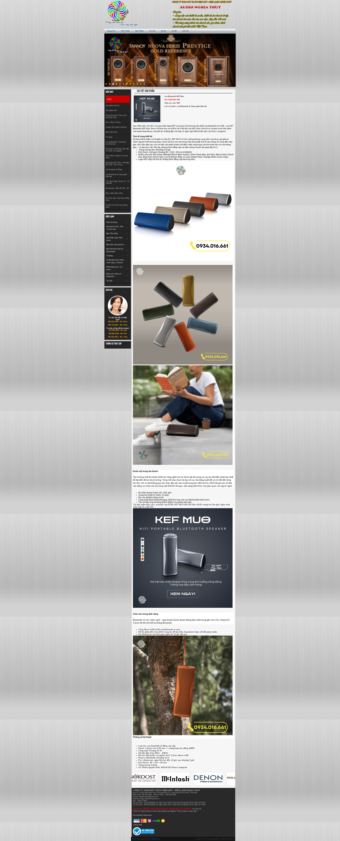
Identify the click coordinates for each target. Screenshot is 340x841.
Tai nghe (109, 137)
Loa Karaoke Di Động (114, 170)
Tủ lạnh (109, 281)
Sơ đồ (174, 31)
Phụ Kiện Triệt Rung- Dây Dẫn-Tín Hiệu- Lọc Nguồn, (117, 150)
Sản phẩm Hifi (111, 110)
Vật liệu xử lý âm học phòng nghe (117, 206)
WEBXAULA (156, 839)
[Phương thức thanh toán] (149, 821)
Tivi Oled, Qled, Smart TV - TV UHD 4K (118, 182)
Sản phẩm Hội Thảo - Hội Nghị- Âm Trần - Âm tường (118, 164)
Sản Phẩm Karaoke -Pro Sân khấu (117, 157)
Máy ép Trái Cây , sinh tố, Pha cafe (114, 228)
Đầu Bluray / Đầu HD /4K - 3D (117, 188)
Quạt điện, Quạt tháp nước (114, 239)
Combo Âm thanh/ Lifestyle (116, 127)
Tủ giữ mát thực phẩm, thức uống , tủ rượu (115, 261)
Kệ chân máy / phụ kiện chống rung (117, 199)
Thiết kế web (136, 839)
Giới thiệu (125, 31)
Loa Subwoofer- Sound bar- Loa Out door (116, 143)
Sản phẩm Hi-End (112, 106)
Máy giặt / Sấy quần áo (115, 245)
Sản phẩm (139, 31)
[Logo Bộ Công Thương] (143, 831)
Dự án (163, 31)
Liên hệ (185, 31)
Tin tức (152, 31)
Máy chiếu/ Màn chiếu (114, 193)
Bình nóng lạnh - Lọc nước (114, 268)
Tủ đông (109, 256)
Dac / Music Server (113, 122)
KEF (178, 103)
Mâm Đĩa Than (111, 132)
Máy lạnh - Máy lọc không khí (113, 275)
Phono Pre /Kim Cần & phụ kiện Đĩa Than (116, 116)
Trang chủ (111, 31)
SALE (109, 99)
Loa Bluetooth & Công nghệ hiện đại (116, 175)
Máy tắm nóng (112, 233)
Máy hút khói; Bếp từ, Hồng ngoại (114, 250)
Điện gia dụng (111, 222)
